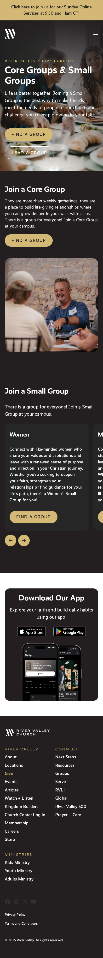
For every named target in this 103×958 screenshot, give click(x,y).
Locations (14, 765)
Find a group (28, 134)
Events (11, 781)
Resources (65, 765)
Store (10, 839)
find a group (33, 516)
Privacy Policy (15, 915)
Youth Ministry (18, 870)
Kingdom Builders (22, 806)
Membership (17, 822)
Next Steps (65, 756)
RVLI (60, 789)
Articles (12, 789)
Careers (12, 831)
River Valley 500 (70, 806)
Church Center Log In (25, 814)
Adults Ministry (19, 878)
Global (61, 798)
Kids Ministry (17, 862)
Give (9, 773)
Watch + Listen (19, 798)
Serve (60, 781)
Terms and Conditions (21, 924)
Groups (62, 773)
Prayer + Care (68, 814)
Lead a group (29, 152)
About (11, 756)
